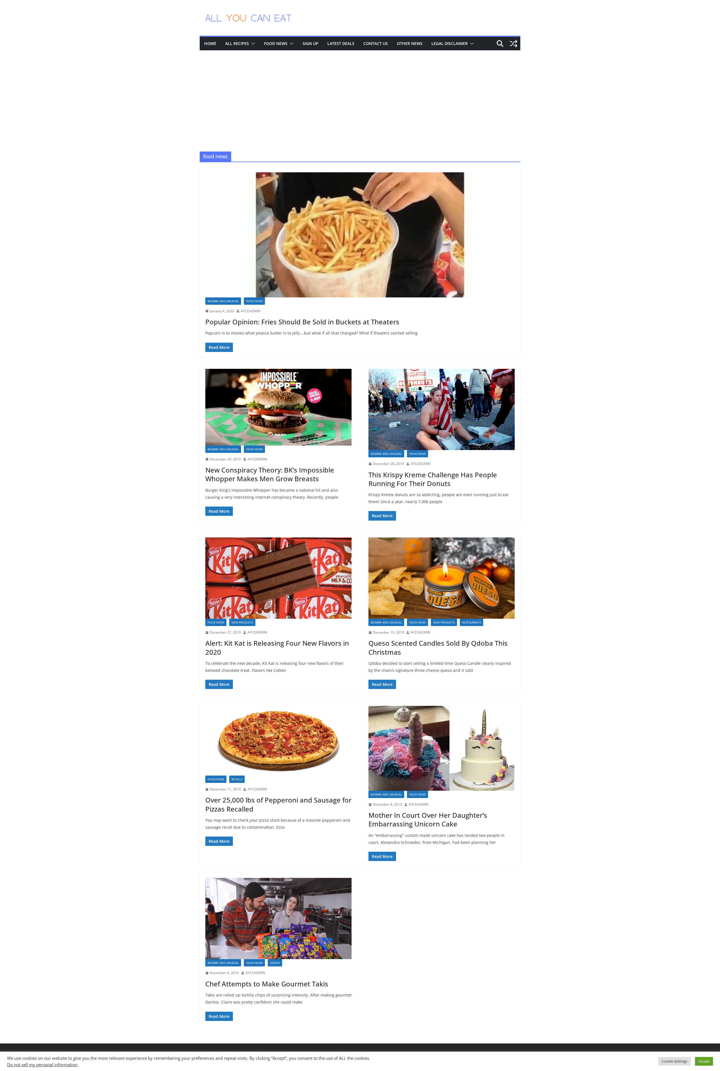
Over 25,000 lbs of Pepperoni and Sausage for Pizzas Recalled (278, 804)
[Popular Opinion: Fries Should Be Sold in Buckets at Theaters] (360, 234)
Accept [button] (704, 1061)
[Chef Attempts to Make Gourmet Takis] (278, 918)
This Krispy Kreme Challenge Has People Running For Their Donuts (432, 479)
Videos (275, 963)
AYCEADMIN (250, 311)
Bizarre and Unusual (223, 301)
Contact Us (375, 43)
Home (210, 43)
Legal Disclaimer (449, 43)
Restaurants (471, 622)
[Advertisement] (360, 92)
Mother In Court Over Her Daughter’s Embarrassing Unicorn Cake (427, 819)
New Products (242, 622)
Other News (409, 43)
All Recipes (237, 43)
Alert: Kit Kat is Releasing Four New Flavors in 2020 (277, 647)
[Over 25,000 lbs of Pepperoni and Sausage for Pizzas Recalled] (278, 740)
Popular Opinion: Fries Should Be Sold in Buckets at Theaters (302, 321)
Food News (275, 43)
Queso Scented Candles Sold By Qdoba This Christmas (438, 647)
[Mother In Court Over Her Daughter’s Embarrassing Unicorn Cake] (441, 748)
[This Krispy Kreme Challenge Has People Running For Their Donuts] (441, 409)
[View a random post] (513, 43)
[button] (252, 44)
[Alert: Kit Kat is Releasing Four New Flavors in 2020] (278, 578)
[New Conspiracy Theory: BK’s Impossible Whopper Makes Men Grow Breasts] (278, 407)
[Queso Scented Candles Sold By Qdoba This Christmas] (441, 578)
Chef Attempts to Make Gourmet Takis (266, 983)
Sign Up (310, 43)
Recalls (236, 779)
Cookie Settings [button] (674, 1061)
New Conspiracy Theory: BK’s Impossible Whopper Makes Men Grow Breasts (269, 474)
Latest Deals (340, 43)
